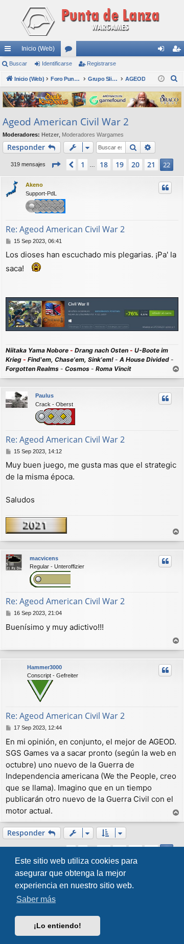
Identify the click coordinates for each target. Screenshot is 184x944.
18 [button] (104, 164)
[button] (55, 165)
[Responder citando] (165, 188)
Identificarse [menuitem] (163, 50)
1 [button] (83, 164)
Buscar (18, 63)
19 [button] (120, 164)
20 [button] (135, 164)
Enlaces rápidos (9, 50)
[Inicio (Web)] (92, 20)
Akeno (34, 185)
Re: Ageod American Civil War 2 (65, 229)
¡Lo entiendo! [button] (57, 925)
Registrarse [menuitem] (178, 50)
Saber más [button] (36, 899)
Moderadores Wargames (93, 134)
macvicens (44, 558)
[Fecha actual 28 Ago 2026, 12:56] (161, 79)
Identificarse (57, 63)
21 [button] (151, 164)
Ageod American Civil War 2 (66, 121)
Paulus (44, 395)
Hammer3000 (44, 667)
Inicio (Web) (38, 48)
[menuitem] (174, 78)
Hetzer (50, 134)
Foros (70, 50)
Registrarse (101, 63)
